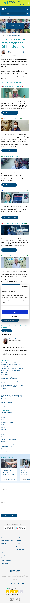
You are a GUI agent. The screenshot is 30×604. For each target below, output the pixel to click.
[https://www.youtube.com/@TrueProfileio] (22, 584)
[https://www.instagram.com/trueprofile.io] (19, 584)
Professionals (4, 436)
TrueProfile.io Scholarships (8, 444)
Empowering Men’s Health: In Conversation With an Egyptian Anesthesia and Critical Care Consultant (12, 396)
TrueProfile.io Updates (7, 446)
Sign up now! (6, 331)
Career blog (19, 538)
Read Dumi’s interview (9, 150)
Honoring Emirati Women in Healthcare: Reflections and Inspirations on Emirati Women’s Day (11, 364)
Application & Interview (14, 35)
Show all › (26, 457)
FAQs (17, 546)
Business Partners (20, 549)
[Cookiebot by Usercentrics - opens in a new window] (22, 287)
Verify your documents (7, 540)
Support (3, 441)
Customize (14, 316)
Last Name (3, 502)
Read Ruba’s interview (9, 185)
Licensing (3, 427)
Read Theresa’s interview (10, 113)
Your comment (4, 489)
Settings (24, 308)
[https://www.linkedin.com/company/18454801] (15, 584)
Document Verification (7, 422)
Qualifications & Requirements (9, 439)
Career (3, 415)
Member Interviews (6, 432)
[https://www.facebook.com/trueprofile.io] (7, 584)
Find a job (3, 543)
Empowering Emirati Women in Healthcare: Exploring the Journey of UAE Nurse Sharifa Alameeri (12, 386)
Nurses (3, 434)
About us (18, 543)
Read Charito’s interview (10, 217)
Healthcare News (5, 424)
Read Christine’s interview (10, 320)
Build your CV (4, 538)
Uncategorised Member (7, 449)
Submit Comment (9, 515)
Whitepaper (4, 451)
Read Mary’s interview (9, 250)
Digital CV (3, 417)
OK (15, 312)
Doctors (3, 420)
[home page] (15, 571)
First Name (3, 497)
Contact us (18, 540)
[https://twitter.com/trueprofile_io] (11, 584)
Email (2, 507)
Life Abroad (4, 429)
